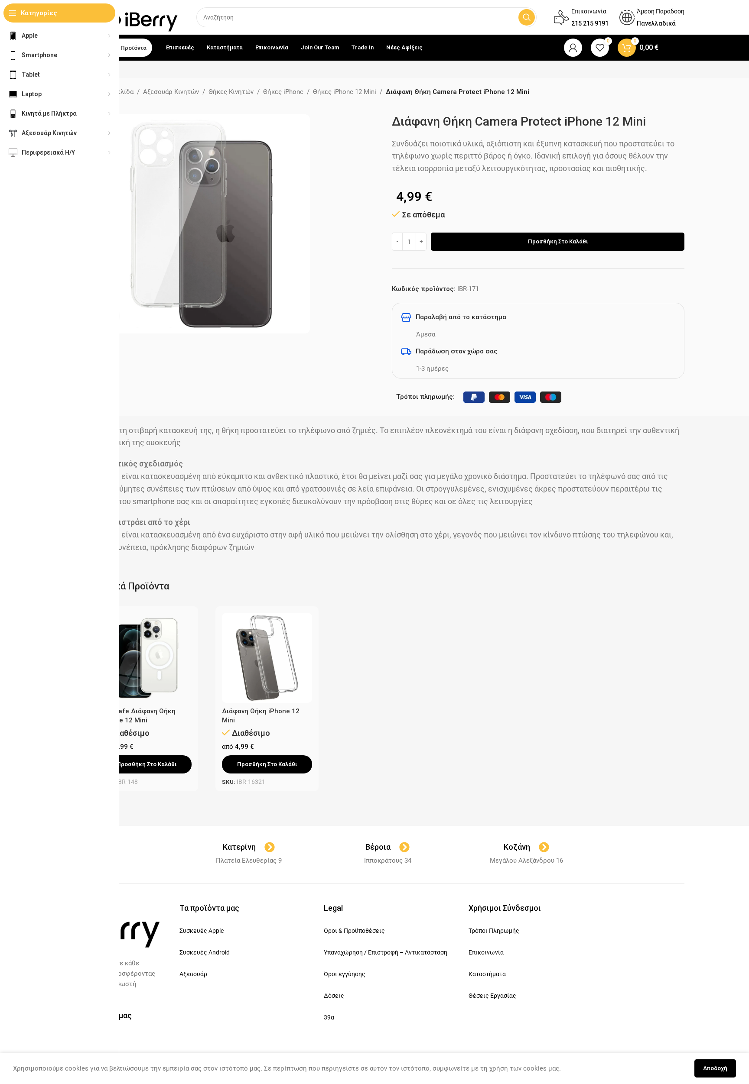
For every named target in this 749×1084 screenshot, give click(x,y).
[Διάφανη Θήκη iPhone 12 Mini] (267, 658)
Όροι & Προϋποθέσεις (354, 930)
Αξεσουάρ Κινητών (171, 92)
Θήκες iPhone (283, 92)
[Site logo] (139, 17)
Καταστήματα (487, 974)
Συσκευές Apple (201, 930)
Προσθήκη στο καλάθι (558, 241)
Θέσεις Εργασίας (492, 995)
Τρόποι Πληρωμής (494, 930)
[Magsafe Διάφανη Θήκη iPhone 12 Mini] (146, 658)
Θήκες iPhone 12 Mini (344, 92)
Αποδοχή (715, 1068)
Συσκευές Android (204, 952)
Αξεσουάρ (193, 974)
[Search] (526, 17)
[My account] (573, 47)
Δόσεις (334, 995)
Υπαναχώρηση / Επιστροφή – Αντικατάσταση (385, 952)
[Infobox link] (581, 17)
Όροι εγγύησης (344, 974)
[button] (146, 764)
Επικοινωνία (486, 952)
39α (329, 1017)
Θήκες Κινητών (231, 92)
